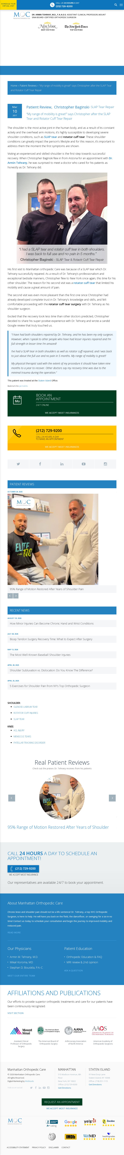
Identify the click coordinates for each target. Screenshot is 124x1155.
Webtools (29, 1078)
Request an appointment (62, 1099)
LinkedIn (62, 464)
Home (14, 85)
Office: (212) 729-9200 (67, 1081)
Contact (66, 1144)
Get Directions (64, 1084)
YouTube (83, 464)
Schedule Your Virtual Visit (8, 5)
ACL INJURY (19, 730)
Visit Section (15, 1009)
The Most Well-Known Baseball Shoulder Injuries (40, 655)
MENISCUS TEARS (22, 736)
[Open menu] (121, 5)
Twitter (18, 464)
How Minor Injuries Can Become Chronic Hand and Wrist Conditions (52, 623)
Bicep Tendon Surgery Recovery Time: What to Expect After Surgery (51, 639)
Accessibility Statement (18, 1144)
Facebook (40, 464)
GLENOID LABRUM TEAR (26, 706)
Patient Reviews (28, 85)
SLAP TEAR (19, 719)
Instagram (105, 464)
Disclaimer (54, 1144)
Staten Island (44, 380)
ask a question (73, 967)
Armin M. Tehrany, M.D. (24, 954)
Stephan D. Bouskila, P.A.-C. (26, 964)
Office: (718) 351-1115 (98, 1078)
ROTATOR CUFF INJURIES (26, 712)
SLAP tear (50, 137)
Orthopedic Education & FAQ (84, 954)
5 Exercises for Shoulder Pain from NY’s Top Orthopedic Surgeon (50, 686)
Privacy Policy (39, 1144)
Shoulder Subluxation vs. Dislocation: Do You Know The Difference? (51, 670)
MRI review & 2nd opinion (82, 959)
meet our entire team (21, 972)
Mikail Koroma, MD (21, 959)
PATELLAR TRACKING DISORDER (29, 742)
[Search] (115, 4)
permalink (23, 386)
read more (14, 929)
